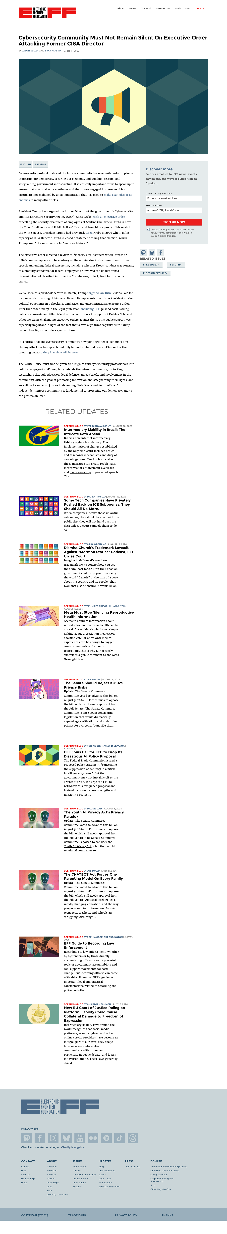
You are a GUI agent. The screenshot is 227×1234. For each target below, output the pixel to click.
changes (95, 446)
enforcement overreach (98, 468)
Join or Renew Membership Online (168, 1166)
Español (40, 164)
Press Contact (132, 1166)
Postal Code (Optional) (158, 193)
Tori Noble (94, 746)
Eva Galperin (53, 50)
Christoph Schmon (99, 1004)
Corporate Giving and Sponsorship (161, 1179)
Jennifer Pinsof (97, 606)
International (79, 1182)
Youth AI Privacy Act (77, 846)
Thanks (167, 1215)
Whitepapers (106, 1182)
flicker (93, 1138)
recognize (78, 1029)
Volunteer (52, 1170)
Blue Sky (66, 1138)
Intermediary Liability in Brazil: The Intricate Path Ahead (94, 432)
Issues (133, 8)
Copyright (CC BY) (34, 1215)
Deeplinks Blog (73, 426)
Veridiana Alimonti (99, 426)
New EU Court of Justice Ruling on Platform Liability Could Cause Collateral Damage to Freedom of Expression (94, 1014)
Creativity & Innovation (84, 1174)
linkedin (106, 1138)
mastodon (26, 1138)
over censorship (80, 472)
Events (102, 1174)
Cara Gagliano (96, 544)
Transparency (80, 1178)
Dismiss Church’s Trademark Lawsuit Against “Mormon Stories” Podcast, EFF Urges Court (99, 552)
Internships (53, 1182)
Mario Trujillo (96, 496)
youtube (79, 1138)
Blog (101, 1166)
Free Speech (151, 264)
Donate (199, 8)
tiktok (119, 1138)
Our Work (146, 8)
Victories (52, 1174)
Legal (24, 1170)
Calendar (52, 1166)
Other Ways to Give (160, 1189)
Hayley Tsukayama (113, 746)
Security (176, 264)
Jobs (49, 1186)
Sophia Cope (95, 937)
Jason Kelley (30, 50)
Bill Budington (113, 937)
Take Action (163, 8)
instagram (53, 1138)
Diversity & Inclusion (57, 1194)
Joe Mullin (94, 679)
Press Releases (107, 1170)
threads (133, 1138)
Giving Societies (158, 1174)
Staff (49, 1190)
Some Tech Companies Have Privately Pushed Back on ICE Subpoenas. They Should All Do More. (97, 504)
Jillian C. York (117, 606)
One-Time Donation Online (164, 1170)
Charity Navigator (72, 1147)
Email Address (154, 205)
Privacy (76, 1170)
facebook (40, 1138)
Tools (178, 8)
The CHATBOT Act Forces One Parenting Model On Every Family (93, 876)
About (121, 8)
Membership (28, 1178)
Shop (188, 8)
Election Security (155, 273)
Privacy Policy (126, 1215)
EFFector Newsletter (109, 1186)
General (25, 1166)
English (25, 164)
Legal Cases (105, 1178)
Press (24, 1182)
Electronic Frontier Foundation (47, 14)
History (50, 1178)
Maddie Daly (94, 808)
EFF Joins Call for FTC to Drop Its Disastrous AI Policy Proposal (93, 754)
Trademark (77, 1215)
